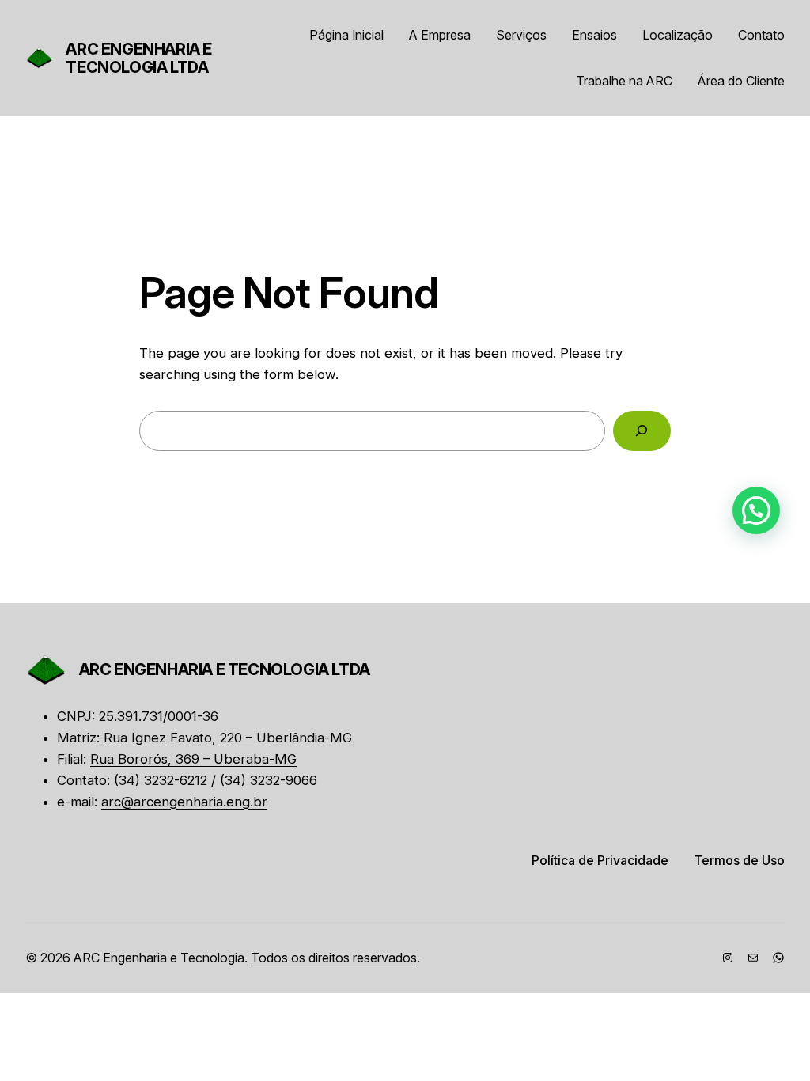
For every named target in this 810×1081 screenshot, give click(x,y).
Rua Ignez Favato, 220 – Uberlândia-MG (228, 737)
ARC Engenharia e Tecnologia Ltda (139, 58)
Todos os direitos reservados (334, 957)
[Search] (642, 431)
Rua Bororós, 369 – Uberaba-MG (193, 759)
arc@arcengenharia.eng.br (184, 802)
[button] (756, 510)
